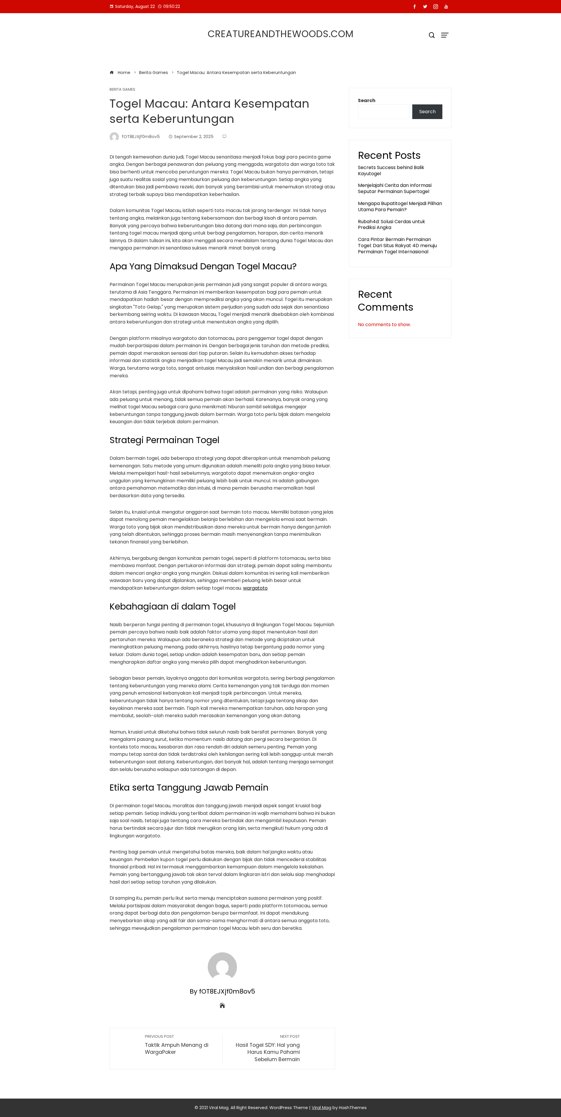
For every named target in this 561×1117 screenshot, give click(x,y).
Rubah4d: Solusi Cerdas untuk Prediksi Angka (391, 224)
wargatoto (255, 588)
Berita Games (122, 90)
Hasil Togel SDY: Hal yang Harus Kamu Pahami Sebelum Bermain (268, 1048)
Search (366, 100)
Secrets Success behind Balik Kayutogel (391, 170)
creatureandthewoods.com (281, 33)
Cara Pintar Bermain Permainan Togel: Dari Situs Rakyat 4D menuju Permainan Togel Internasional (397, 245)
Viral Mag (321, 1108)
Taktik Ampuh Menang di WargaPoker (176, 1045)
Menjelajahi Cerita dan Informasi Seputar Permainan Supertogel (395, 188)
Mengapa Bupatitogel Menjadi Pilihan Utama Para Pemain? (400, 206)
